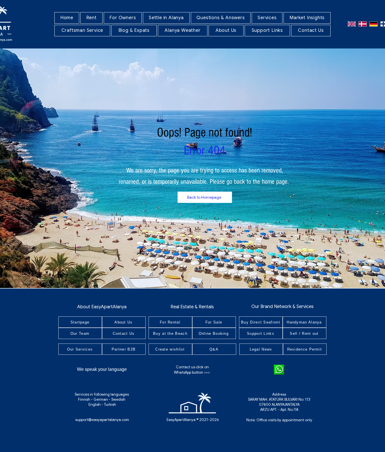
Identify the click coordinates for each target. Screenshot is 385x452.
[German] (373, 24)
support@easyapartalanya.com (102, 419)
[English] (351, 24)
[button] (91, 18)
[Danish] (362, 24)
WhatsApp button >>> (192, 372)
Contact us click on (192, 367)
